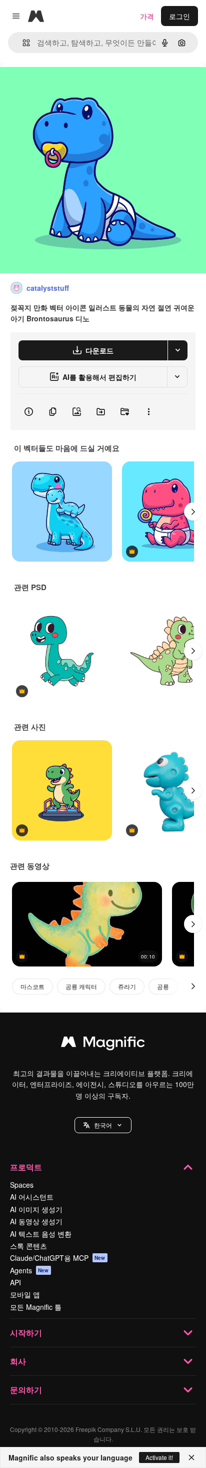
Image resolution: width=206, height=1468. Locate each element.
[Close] (192, 1457)
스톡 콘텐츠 (28, 1246)
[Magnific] (103, 1044)
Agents (29, 1270)
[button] (103, 1125)
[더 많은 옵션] (148, 412)
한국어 (103, 1125)
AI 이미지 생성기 (36, 1209)
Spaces (22, 1185)
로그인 (179, 16)
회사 (18, 1361)
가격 (147, 16)
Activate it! (159, 1457)
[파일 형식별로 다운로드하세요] (178, 350)
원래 (57, 86)
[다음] (193, 511)
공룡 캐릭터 (81, 986)
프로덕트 (26, 1167)
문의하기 (26, 1389)
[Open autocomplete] (22, 43)
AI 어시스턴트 (32, 1197)
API (15, 1282)
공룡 (163, 986)
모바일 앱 (25, 1294)
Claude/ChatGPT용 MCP (58, 1258)
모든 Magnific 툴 (36, 1307)
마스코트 (32, 986)
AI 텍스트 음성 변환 (41, 1234)
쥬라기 (127, 986)
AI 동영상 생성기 (36, 1221)
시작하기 (26, 1332)
